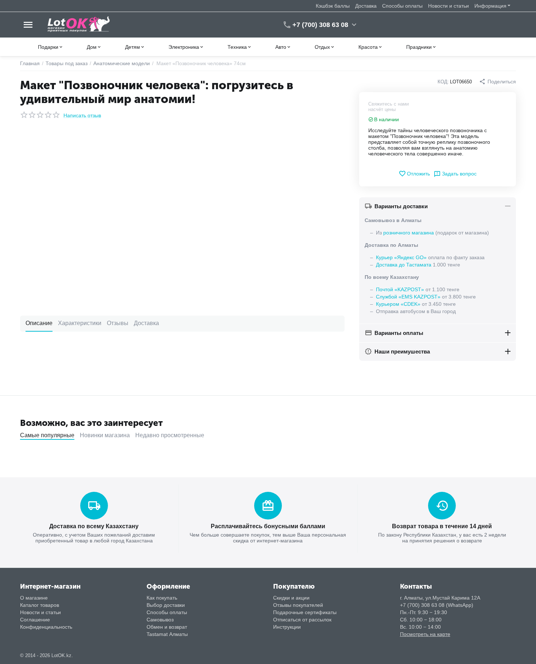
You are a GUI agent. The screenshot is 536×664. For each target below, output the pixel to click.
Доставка (366, 6)
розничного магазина (408, 233)
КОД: (443, 81)
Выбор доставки (166, 605)
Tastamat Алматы (167, 634)
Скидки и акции (291, 598)
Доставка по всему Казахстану (94, 526)
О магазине (34, 598)
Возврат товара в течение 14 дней (442, 526)
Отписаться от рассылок (302, 619)
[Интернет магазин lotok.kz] (78, 24)
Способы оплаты (402, 6)
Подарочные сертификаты (305, 612)
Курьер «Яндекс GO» (401, 257)
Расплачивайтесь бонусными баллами (268, 526)
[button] (497, 81)
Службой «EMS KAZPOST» (408, 297)
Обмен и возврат (167, 627)
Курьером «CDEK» (398, 304)
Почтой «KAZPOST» (400, 289)
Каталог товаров (39, 605)
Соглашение (35, 619)
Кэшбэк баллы (333, 6)
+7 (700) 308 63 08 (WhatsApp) (436, 605)
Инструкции (287, 627)
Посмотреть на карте (425, 634)
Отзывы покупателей (298, 605)
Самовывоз (160, 619)
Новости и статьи (448, 6)
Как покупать (162, 598)
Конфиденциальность (46, 627)
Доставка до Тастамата (403, 265)
